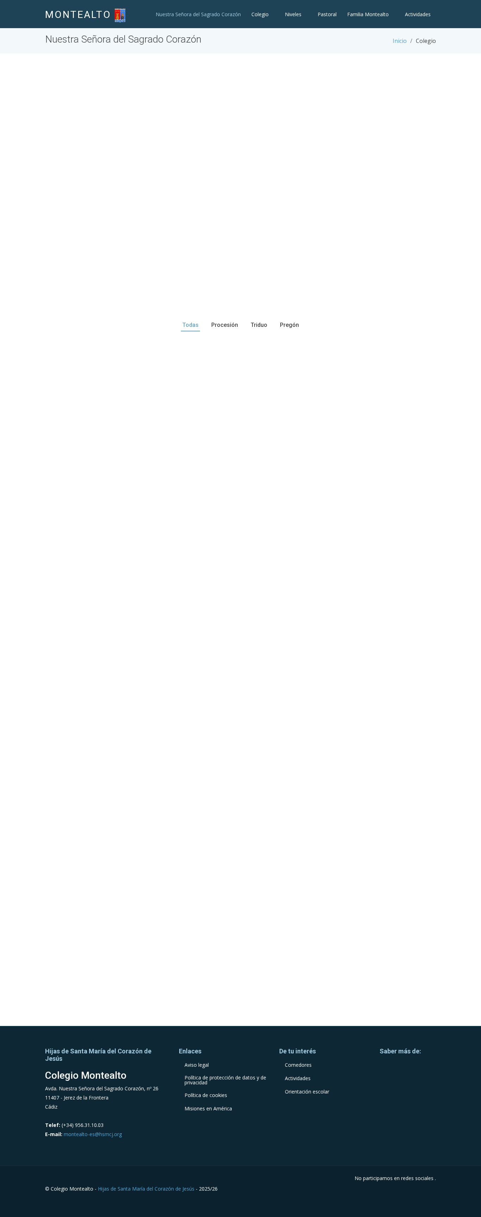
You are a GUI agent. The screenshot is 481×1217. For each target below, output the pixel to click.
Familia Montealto (368, 14)
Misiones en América (208, 1108)
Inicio (400, 41)
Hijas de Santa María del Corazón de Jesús (146, 1188)
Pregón (107, 485)
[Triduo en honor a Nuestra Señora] (374, 498)
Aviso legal (197, 1065)
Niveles (293, 14)
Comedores (298, 1065)
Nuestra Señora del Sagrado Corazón (198, 14)
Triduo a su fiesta (374, 485)
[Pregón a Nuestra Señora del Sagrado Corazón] (107, 498)
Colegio (260, 14)
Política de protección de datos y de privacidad (225, 1080)
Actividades (418, 14)
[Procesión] (107, 407)
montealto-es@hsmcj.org (93, 1134)
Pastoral (327, 14)
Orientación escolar (307, 1091)
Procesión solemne (107, 393)
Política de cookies (206, 1095)
